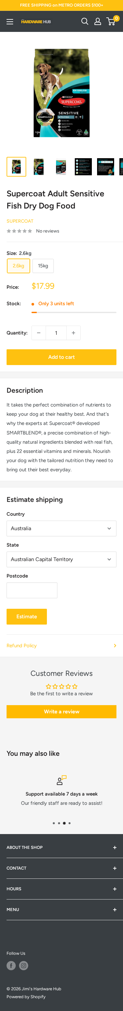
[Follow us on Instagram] (23, 965)
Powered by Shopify (26, 996)
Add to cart (61, 357)
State (13, 545)
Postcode (17, 576)
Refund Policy (22, 646)
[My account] (97, 21)
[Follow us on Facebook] (11, 965)
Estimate (26, 616)
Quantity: (17, 333)
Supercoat (20, 221)
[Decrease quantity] (39, 333)
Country (16, 514)
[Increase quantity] (73, 333)
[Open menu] (10, 21)
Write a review (61, 711)
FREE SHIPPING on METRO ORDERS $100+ (61, 5)
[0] (111, 21)
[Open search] (85, 21)
